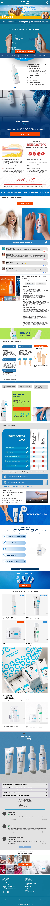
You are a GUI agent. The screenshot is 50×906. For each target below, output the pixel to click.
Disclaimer (27, 878)
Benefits (4, 880)
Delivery (27, 882)
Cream (27, 889)
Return (26, 884)
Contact (4, 887)
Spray (26, 888)
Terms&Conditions (29, 880)
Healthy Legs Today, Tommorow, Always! (25, 569)
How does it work (6, 879)
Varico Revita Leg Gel (30, 891)
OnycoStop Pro (5, 878)
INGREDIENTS (30, 283)
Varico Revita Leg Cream (31, 893)
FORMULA (41, 283)
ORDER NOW (25, 134)
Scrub (26, 890)
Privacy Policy (28, 879)
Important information (30, 883)
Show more (25, 846)
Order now (25, 11)
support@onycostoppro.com (9, 888)
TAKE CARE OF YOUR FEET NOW (25, 52)
